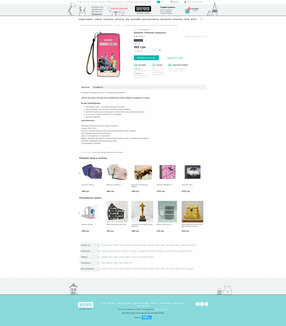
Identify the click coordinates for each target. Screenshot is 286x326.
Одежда (104, 251)
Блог (149, 2)
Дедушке (190, 269)
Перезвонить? (97, 14)
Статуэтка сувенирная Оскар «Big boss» (142, 225)
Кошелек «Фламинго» (164, 185)
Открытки (118, 251)
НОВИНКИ (98, 19)
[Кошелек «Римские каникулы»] (104, 55)
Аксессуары (143, 25)
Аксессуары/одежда (130, 25)
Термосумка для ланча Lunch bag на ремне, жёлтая (192, 225)
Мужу (163, 245)
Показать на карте (161, 309)
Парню (157, 245)
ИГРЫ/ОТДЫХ (178, 19)
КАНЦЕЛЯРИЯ (136, 19)
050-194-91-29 (143, 313)
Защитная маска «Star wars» (116, 224)
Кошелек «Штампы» (114, 185)
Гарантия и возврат (141, 303)
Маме (116, 245)
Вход (189, 2)
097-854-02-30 (128, 313)
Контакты (86, 2)
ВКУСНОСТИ (119, 19)
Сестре (121, 245)
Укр (162, 2)
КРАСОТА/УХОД (165, 19)
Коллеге (134, 245)
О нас (80, 2)
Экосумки (132, 251)
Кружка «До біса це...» (164, 224)
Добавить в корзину (146, 58)
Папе (167, 245)
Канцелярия (150, 251)
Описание (85, 87)
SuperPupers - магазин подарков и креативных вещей (96, 25)
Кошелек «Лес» (187, 185)
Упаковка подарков (119, 8)
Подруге (127, 245)
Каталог (118, 25)
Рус (158, 2)
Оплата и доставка (98, 2)
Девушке (105, 245)
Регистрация (197, 2)
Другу (177, 245)
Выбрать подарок (86, 19)
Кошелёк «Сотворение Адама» (140, 185)
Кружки (110, 251)
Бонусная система (132, 2)
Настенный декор (171, 251)
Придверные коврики (185, 251)
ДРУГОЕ (194, 19)
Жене (111, 245)
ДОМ (127, 19)
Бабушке (151, 245)
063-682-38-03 (157, 313)
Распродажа (108, 19)
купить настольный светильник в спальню (107, 152)
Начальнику (192, 245)
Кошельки (153, 25)
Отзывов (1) (98, 87)
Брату (172, 245)
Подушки (125, 251)
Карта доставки (143, 306)
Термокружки (160, 251)
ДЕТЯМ (186, 19)
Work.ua (138, 317)
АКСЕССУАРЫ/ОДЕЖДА (150, 19)
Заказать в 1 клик (175, 58)
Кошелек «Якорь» (88, 185)
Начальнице (143, 245)
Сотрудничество (165, 303)
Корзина (195, 9)
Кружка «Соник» (87, 224)
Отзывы (143, 2)
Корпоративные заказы (115, 2)
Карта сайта (178, 303)
